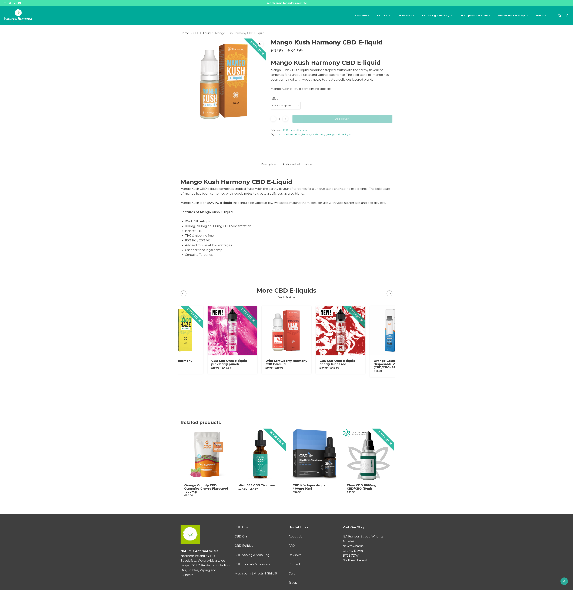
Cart (292, 573)
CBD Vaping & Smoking (252, 555)
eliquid (298, 134)
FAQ (292, 545)
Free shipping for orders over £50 (286, 3)
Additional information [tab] (297, 164)
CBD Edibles (244, 545)
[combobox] (286, 106)
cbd (279, 134)
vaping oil (346, 134)
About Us (295, 536)
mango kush (334, 134)
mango (322, 134)
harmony (307, 134)
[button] (260, 44)
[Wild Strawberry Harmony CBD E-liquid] (286, 330)
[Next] (389, 293)
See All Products (286, 297)
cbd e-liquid (288, 134)
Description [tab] (268, 164)
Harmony (302, 130)
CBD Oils (241, 527)
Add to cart (342, 118)
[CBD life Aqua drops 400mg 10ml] (314, 454)
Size (275, 98)
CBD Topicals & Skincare (252, 564)
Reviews (295, 555)
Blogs (293, 582)
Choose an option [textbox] (281, 105)
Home (185, 33)
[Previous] (184, 293)
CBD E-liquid (202, 33)
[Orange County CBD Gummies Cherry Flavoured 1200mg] (206, 454)
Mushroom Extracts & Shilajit (256, 573)
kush (315, 134)
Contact (294, 564)
